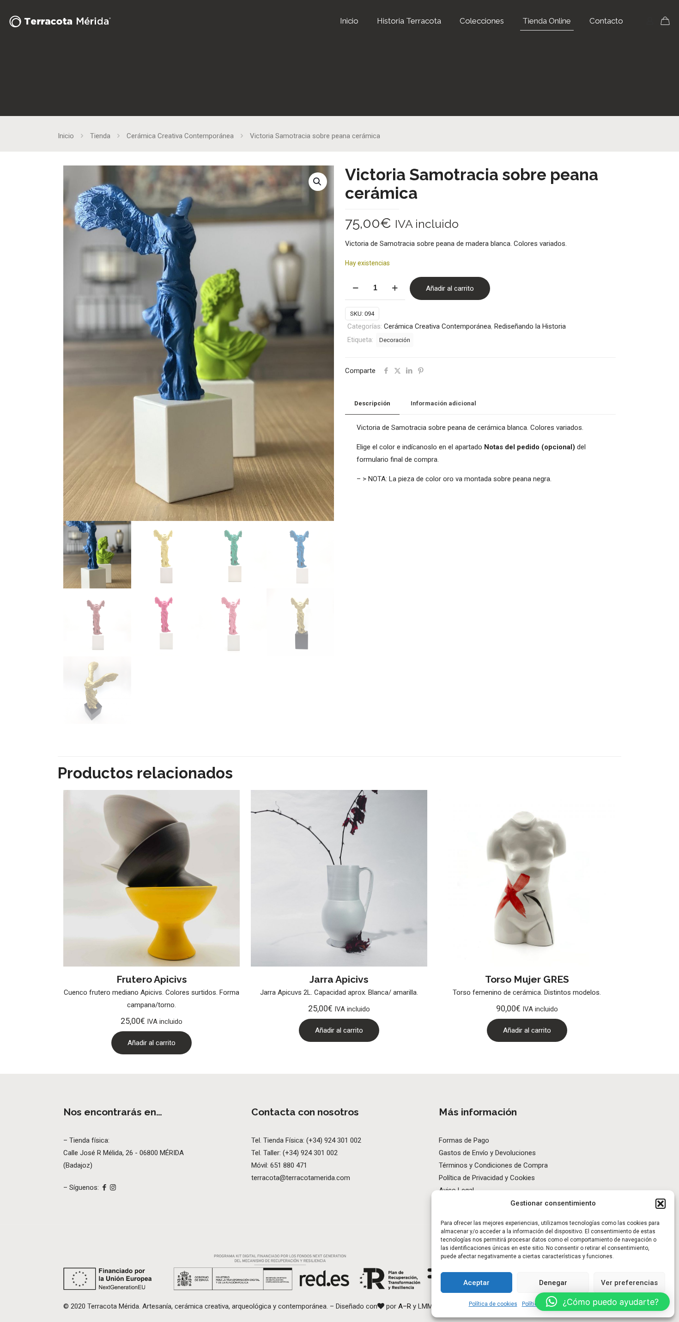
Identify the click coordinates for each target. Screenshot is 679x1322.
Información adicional (443, 403)
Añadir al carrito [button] (151, 1043)
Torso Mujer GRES (527, 979)
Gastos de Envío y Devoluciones (487, 1153)
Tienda (100, 136)
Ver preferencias (629, 1283)
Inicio (66, 136)
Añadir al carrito (450, 288)
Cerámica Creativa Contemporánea (180, 136)
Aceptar (476, 1283)
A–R (405, 1306)
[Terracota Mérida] (60, 21)
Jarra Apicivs (339, 979)
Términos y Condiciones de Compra (493, 1165)
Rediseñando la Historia (530, 326)
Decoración (394, 339)
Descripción (372, 403)
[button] (660, 1203)
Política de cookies (493, 1304)
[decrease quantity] (355, 288)
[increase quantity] (395, 288)
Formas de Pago (464, 1140)
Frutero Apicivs (151, 979)
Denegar (553, 1283)
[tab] (372, 403)
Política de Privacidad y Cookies (487, 1178)
